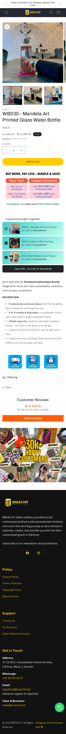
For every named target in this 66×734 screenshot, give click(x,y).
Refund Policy (10, 596)
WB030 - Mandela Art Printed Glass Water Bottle (41, 227)
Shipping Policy (11, 590)
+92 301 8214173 (12, 678)
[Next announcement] (60, 4)
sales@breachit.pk (13, 705)
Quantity (6, 143)
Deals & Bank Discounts (16, 633)
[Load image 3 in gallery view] (53, 95)
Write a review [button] (33, 418)
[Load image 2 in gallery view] (33, 95)
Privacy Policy (10, 577)
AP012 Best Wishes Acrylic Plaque (39, 255)
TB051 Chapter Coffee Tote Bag (37, 241)
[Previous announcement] (5, 4)
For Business (9, 627)
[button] (6, 12)
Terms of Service (12, 583)
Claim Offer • (33, 268)
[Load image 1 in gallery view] (12, 95)
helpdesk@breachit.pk (16, 689)
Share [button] (8, 387)
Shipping (5, 139)
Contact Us (8, 620)
